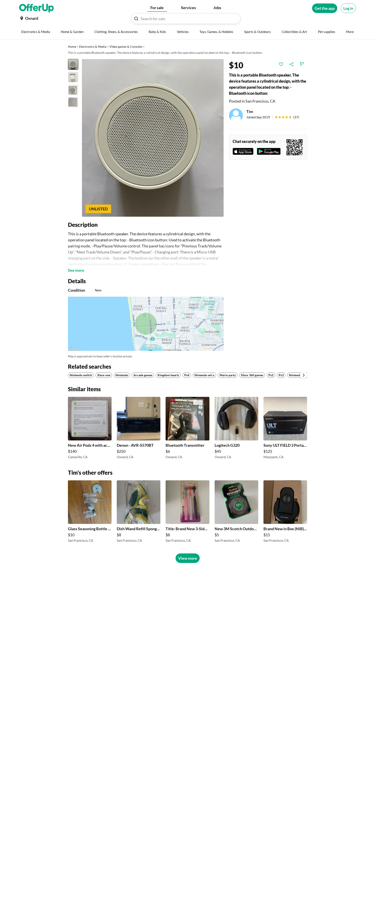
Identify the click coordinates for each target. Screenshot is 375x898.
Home (72, 46)
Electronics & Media (92, 46)
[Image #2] (73, 77)
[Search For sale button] (136, 18)
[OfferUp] (36, 8)
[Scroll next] (303, 375)
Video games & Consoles (125, 46)
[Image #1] (73, 64)
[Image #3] (73, 89)
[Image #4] (73, 102)
